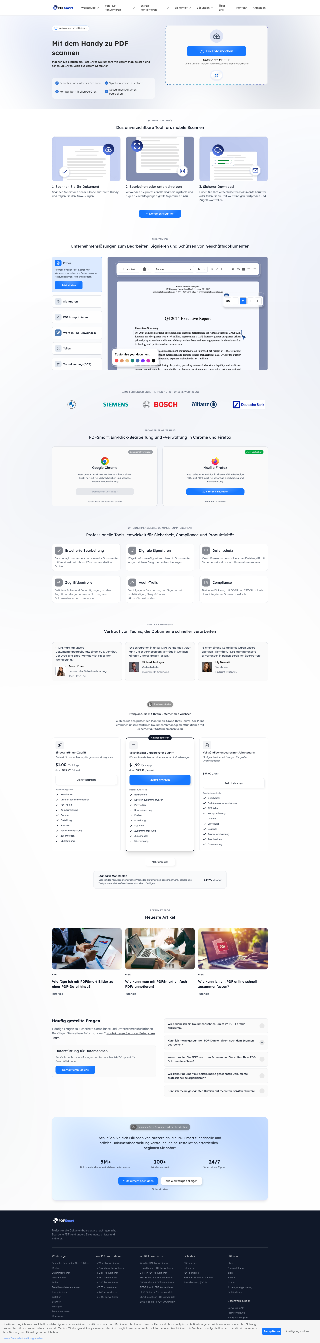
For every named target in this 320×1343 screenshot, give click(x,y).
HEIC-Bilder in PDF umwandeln (156, 1292)
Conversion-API (236, 1308)
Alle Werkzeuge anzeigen (182, 1181)
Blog (230, 1273)
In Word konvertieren (107, 1263)
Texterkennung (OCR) (195, 1282)
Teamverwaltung (236, 1313)
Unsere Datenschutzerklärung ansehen (23, 1338)
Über (230, 1263)
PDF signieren (191, 1273)
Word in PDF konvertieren (154, 1263)
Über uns (222, 7)
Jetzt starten (69, 285)
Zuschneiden (59, 1278)
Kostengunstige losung (240, 1287)
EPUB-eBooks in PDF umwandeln (157, 1302)
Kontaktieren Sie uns (75, 1069)
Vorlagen (57, 1307)
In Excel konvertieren (107, 1273)
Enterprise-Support (238, 1318)
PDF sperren (190, 1263)
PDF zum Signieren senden (198, 1278)
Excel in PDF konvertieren (153, 1273)
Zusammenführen (61, 1273)
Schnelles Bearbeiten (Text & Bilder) (71, 1263)
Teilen (55, 1282)
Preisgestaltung (236, 1268)
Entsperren (189, 1268)
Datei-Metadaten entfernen (66, 1287)
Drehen (56, 1268)
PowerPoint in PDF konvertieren (157, 1268)
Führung (232, 1278)
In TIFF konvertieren (106, 1287)
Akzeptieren (272, 1331)
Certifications (235, 1292)
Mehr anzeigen (160, 861)
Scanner (56, 1302)
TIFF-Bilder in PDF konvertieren (157, 1287)
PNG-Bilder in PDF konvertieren (157, 1282)
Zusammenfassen (61, 1311)
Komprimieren (60, 1292)
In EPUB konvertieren (107, 1297)
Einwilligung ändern (297, 1331)
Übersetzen (58, 1316)
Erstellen (56, 1297)
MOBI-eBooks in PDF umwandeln (157, 1297)
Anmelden (259, 7)
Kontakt (241, 7)
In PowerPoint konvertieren (110, 1268)
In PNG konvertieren (107, 1282)
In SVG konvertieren (106, 1292)
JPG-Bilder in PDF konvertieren (156, 1278)
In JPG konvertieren (106, 1278)
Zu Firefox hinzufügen (215, 491)
